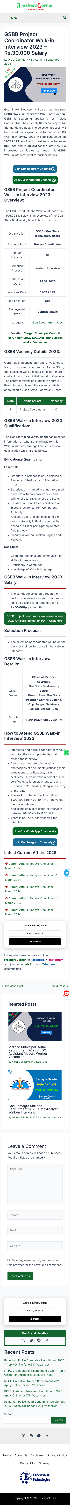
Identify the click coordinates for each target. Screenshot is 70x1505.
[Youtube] (66, 993)
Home (7, 1455)
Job (45, 1061)
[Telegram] (66, 873)
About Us (20, 1455)
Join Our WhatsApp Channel (33, 179)
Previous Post (12, 986)
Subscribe (35, 941)
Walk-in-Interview (52, 1117)
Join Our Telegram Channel (33, 168)
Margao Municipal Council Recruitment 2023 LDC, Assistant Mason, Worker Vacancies (35, 338)
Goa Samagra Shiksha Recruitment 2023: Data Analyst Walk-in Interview (33, 1109)
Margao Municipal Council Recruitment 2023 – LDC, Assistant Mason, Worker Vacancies (28, 1052)
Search (8, 1414)
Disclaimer (37, 1455)
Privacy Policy (57, 1455)
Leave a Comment (16, 59)
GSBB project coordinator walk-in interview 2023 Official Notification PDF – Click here (35, 618)
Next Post (60, 986)
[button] (65, 18)
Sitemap (44, 1463)
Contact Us (28, 1463)
